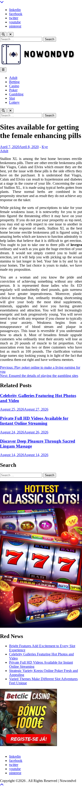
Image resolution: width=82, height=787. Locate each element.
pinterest (15, 26)
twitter (13, 18)
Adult (13, 78)
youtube (15, 22)
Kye (45, 147)
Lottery (14, 102)
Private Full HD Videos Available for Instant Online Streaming (34, 421)
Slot (12, 98)
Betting (14, 82)
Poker (13, 90)
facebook (15, 14)
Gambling (16, 94)
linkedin (15, 10)
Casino (14, 86)
